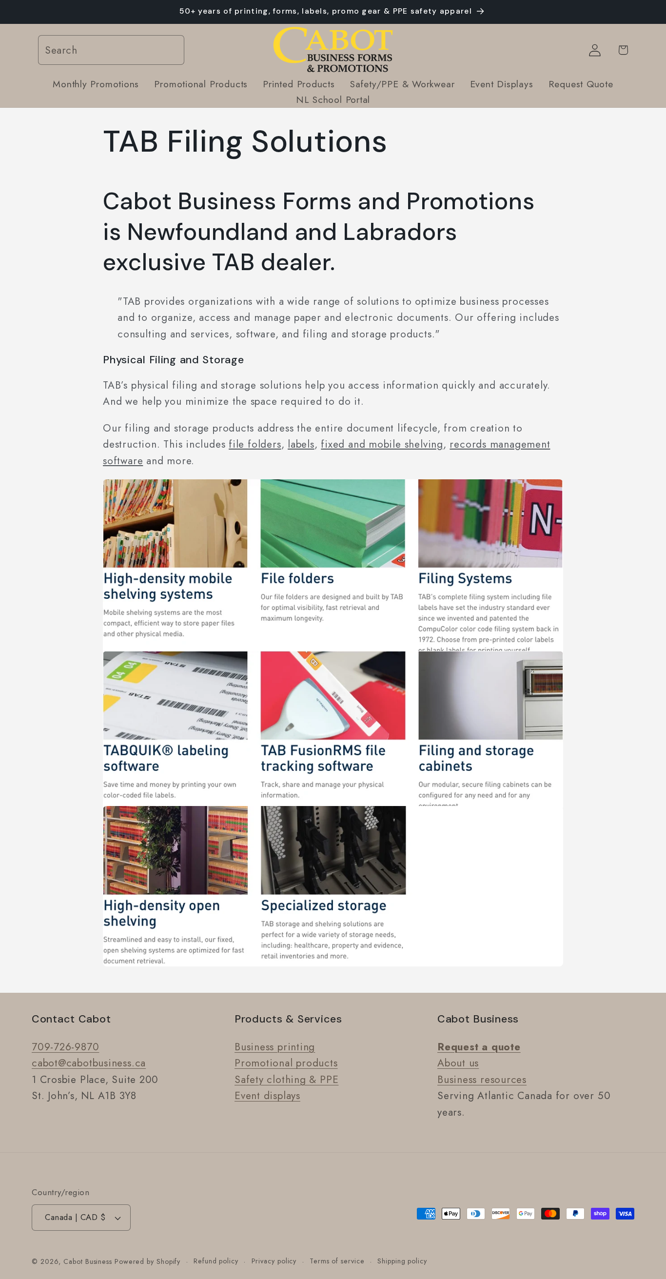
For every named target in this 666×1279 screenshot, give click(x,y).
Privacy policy (274, 1261)
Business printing (275, 1046)
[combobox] (111, 50)
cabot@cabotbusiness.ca (89, 1062)
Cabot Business (89, 1261)
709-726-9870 (65, 1046)
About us (458, 1062)
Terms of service (337, 1261)
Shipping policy (402, 1261)
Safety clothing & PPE (286, 1079)
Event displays (267, 1095)
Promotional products (286, 1062)
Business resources (482, 1079)
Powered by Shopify (147, 1261)
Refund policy (216, 1261)
